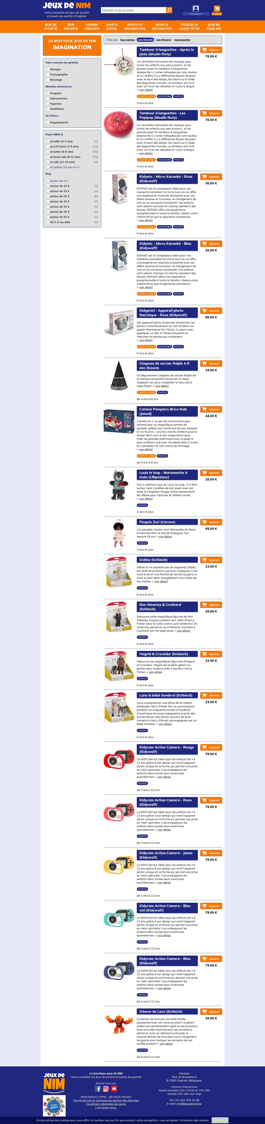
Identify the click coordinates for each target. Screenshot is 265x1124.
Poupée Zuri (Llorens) (157, 522)
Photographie (59, 74)
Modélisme (57, 108)
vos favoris (163, 39)
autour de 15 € (59, 191)
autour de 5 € (59, 181)
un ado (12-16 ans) (62, 162)
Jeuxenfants (71, 26)
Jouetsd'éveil (112, 26)
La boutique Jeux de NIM (72, 41)
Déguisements (59, 122)
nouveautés (182, 39)
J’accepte (220, 1120)
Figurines (55, 103)
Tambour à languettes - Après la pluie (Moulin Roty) (166, 51)
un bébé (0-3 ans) (61, 141)
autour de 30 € (59, 206)
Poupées (55, 93)
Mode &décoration (162, 26)
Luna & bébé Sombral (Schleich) (165, 695)
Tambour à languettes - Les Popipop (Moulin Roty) (162, 115)
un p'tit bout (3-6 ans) (64, 146)
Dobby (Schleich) (153, 559)
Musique (55, 69)
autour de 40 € (59, 211)
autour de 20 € (59, 196)
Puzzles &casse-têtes (189, 26)
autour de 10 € (59, 186)
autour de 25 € (59, 201)
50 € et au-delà (60, 222)
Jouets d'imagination (135, 26)
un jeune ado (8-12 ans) (65, 157)
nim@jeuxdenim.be (189, 1103)
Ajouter (214, 49)
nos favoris (145, 39)
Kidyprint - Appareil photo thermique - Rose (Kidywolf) (163, 312)
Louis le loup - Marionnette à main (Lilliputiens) (163, 474)
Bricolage (56, 79)
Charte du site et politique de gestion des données (106, 1100)
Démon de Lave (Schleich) (160, 1011)
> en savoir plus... (106, 1107)
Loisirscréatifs (92, 26)
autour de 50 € (59, 217)
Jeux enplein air (214, 26)
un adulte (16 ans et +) (64, 167)
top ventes (127, 39)
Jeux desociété (50, 26)
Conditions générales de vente (106, 1104)
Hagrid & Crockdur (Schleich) (163, 654)
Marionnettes (58, 98)
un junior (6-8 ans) (61, 151)
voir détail (146, 90)
